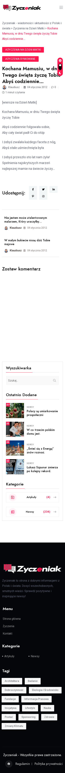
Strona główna (12, 618)
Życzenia (8, 626)
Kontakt (7, 633)
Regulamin (22, 763)
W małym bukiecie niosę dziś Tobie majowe (27, 242)
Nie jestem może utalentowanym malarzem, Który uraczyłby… (25, 220)
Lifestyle (30, 708)
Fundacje (10, 699)
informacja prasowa (36, 699)
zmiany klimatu (14, 726)
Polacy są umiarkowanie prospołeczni (42, 413)
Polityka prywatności (48, 763)
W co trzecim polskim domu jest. (41, 432)
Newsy (30, 407)
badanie (33, 681)
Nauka (47, 708)
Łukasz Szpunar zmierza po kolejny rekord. (42, 469)
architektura (12, 681)
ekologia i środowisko (45, 690)
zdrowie (49, 717)
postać (9, 717)
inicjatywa (10, 708)
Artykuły (9, 656)
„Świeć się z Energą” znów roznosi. (40, 450)
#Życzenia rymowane (20, 58)
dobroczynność (14, 690)
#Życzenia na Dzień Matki (23, 49)
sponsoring (28, 717)
